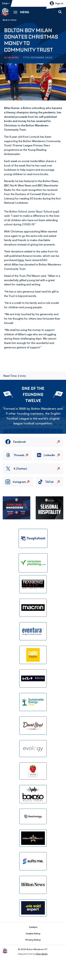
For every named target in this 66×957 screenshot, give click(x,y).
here (21, 260)
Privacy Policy (33, 940)
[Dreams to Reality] (33, 838)
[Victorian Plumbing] (33, 562)
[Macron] (33, 608)
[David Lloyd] (33, 725)
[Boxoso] (33, 794)
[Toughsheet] (33, 538)
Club (5, 3)
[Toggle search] (60, 12)
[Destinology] (33, 816)
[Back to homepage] (5, 12)
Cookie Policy (33, 933)
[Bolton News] (33, 885)
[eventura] (33, 631)
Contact (33, 927)
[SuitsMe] (33, 861)
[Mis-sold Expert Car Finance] (33, 907)
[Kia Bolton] (33, 678)
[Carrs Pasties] (33, 655)
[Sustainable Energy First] (33, 702)
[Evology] (33, 748)
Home (13, 20)
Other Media (42, 954)
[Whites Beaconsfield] (33, 771)
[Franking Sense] (33, 584)
